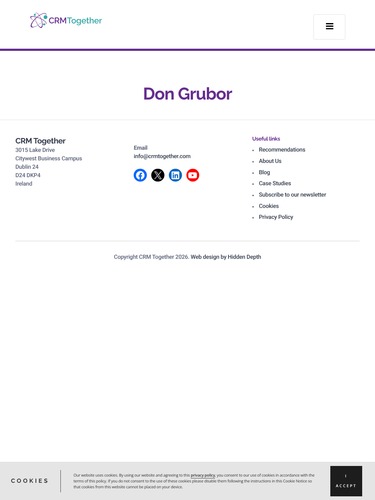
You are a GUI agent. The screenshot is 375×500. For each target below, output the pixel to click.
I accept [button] (346, 481)
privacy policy (203, 475)
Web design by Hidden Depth (226, 257)
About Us (270, 161)
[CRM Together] (66, 16)
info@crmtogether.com (162, 156)
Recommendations (282, 149)
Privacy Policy (276, 217)
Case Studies (275, 183)
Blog (264, 172)
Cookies (269, 206)
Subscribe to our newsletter (292, 194)
